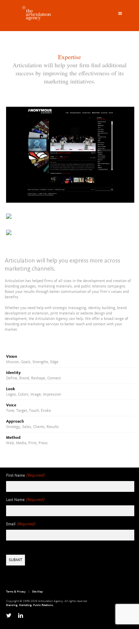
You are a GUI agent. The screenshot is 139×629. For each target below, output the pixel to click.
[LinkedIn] (20, 615)
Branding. (12, 605)
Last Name (25, 500)
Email (20, 524)
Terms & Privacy (16, 591)
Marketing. (25, 605)
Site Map (37, 591)
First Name (25, 475)
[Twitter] (8, 615)
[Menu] (120, 13)
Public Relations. (43, 605)
